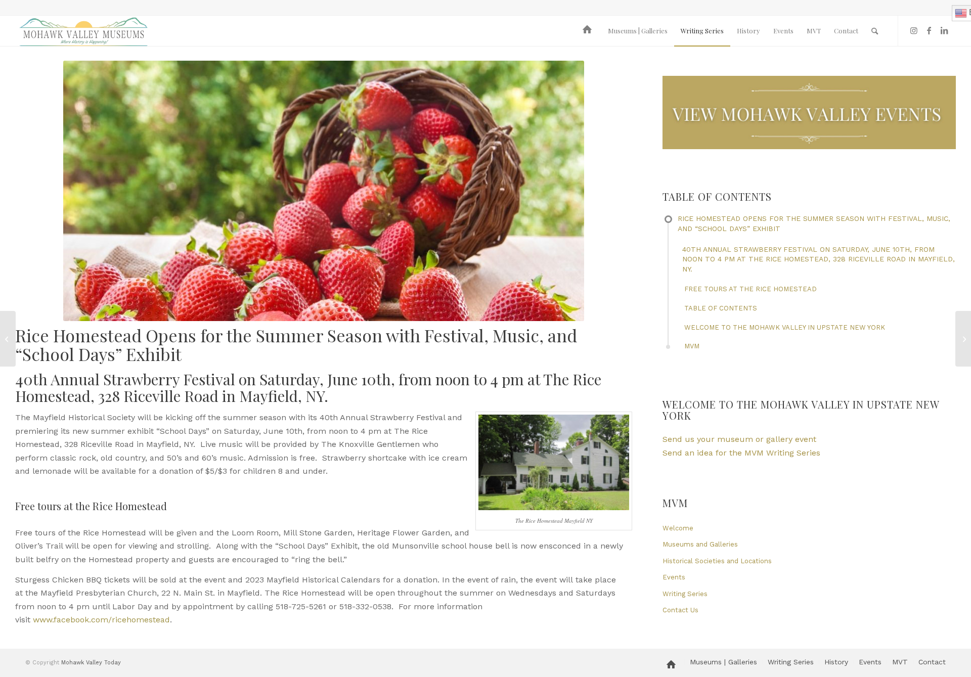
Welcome (678, 528)
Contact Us (680, 610)
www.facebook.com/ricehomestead (101, 619)
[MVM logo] (83, 31)
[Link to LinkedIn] (944, 30)
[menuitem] (589, 31)
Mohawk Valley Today (91, 662)
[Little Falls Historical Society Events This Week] (8, 339)
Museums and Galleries (700, 544)
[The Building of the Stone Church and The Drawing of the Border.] (963, 339)
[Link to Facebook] (929, 30)
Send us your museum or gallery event (739, 439)
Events (674, 577)
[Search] (875, 31)
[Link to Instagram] (913, 30)
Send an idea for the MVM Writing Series (741, 453)
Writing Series (685, 594)
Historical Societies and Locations (717, 561)
